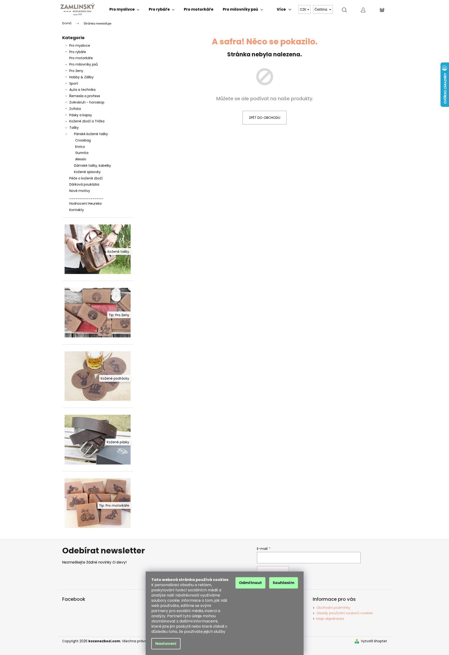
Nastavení (166, 643)
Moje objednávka (330, 618)
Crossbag (83, 140)
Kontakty (76, 209)
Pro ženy (76, 70)
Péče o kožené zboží (86, 178)
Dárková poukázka (84, 184)
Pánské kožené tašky (91, 134)
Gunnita (81, 152)
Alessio (80, 159)
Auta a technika (82, 89)
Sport (73, 83)
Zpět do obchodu (264, 117)
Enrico (80, 146)
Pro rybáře (77, 52)
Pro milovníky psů (83, 64)
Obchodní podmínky (333, 607)
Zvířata (75, 108)
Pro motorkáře (81, 58)
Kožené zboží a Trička (86, 121)
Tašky (74, 127)
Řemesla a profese (84, 96)
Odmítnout (250, 582)
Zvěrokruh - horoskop (86, 102)
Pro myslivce (79, 45)
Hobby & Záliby (81, 77)
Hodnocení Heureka (85, 203)
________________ (86, 197)
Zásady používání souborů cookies (344, 613)
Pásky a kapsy (80, 115)
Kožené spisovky (87, 172)
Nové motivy (79, 190)
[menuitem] (124, 9)
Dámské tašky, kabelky (92, 165)
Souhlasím (283, 582)
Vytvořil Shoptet (374, 641)
